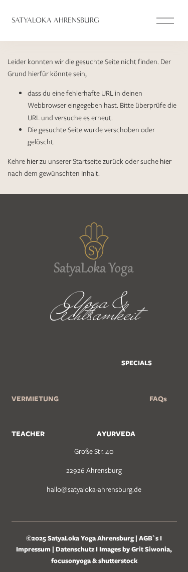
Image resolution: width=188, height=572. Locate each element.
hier (32, 161)
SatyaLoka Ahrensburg (55, 20)
